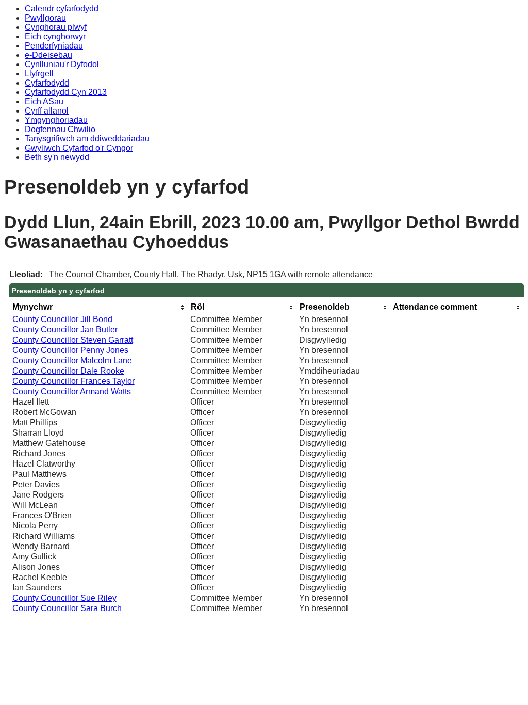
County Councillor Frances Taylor (73, 381)
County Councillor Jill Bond (62, 319)
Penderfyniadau (54, 45)
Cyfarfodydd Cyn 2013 (66, 92)
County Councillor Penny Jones (70, 350)
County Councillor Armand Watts (71, 391)
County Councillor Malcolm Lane (72, 360)
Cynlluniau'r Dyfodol (62, 64)
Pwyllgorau (45, 17)
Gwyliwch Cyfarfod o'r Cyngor (79, 147)
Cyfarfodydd (47, 82)
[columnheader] (99, 307)
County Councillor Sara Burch (67, 608)
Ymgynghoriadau (56, 120)
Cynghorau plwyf (56, 27)
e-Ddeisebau (48, 55)
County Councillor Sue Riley (64, 598)
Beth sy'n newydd (57, 157)
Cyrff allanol (47, 110)
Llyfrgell (39, 73)
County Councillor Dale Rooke (68, 370)
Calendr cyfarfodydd (61, 8)
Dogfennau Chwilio (60, 129)
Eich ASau (44, 101)
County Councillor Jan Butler (65, 329)
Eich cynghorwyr (55, 36)
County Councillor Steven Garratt (72, 339)
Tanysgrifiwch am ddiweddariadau (87, 138)
